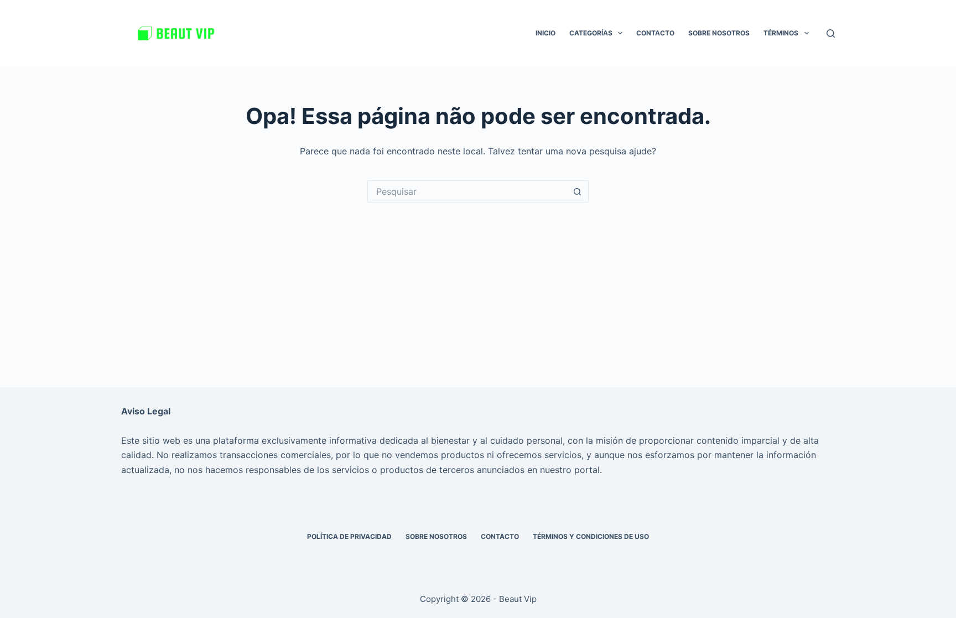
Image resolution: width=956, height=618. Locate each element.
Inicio (545, 33)
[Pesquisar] (831, 33)
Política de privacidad (349, 536)
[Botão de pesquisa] (578, 191)
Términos (780, 33)
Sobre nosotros (719, 33)
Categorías (590, 33)
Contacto (655, 33)
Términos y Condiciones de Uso (591, 536)
